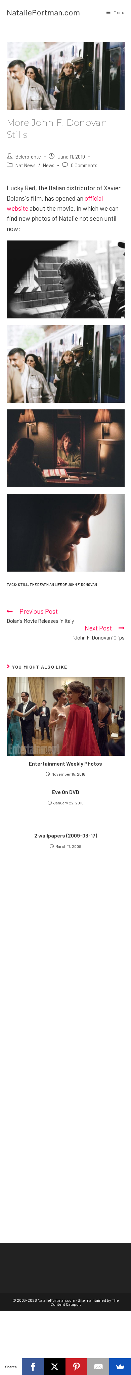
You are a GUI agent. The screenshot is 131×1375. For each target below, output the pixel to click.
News (48, 165)
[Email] (98, 1366)
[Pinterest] (76, 1366)
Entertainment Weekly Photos (65, 763)
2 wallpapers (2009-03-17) (65, 835)
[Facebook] (33, 1366)
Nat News (25, 165)
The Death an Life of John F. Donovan (63, 584)
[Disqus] (66, 1116)
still (23, 584)
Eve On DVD (65, 792)
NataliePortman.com (43, 12)
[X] (55, 1366)
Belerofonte (28, 157)
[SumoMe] (120, 1366)
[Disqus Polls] (66, 949)
